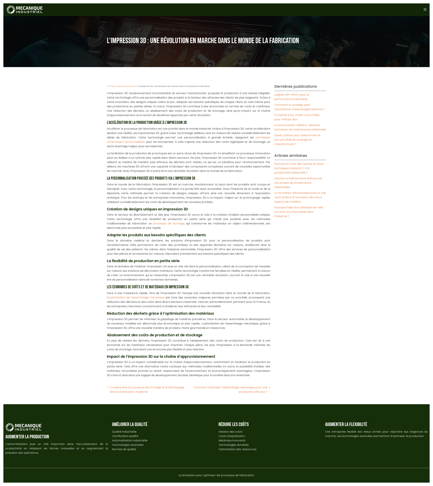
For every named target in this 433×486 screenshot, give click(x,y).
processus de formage (168, 223)
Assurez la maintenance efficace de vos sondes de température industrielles (298, 182)
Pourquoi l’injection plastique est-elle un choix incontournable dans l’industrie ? (298, 211)
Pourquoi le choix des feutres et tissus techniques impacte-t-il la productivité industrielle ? (299, 168)
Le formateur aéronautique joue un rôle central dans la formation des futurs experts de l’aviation (300, 197)
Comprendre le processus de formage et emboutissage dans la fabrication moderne (147, 389)
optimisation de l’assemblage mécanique (137, 297)
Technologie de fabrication (123, 86)
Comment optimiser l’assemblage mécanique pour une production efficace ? (230, 389)
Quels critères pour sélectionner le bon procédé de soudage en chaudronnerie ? (297, 139)
